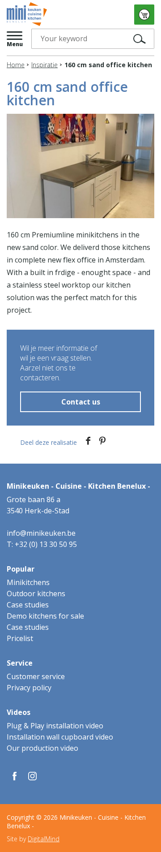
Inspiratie (44, 64)
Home (16, 64)
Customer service (36, 676)
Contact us (80, 402)
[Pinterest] (102, 442)
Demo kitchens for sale (45, 616)
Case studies (28, 605)
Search (142, 39)
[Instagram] (32, 776)
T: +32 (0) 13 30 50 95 (42, 544)
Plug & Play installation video (55, 726)
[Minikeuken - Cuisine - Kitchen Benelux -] (27, 14)
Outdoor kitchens (36, 593)
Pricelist (20, 638)
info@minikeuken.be (41, 533)
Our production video (42, 748)
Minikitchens (28, 582)
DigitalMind (43, 839)
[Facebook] (88, 442)
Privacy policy (29, 688)
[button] (14, 39)
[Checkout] (144, 14)
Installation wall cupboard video (60, 737)
